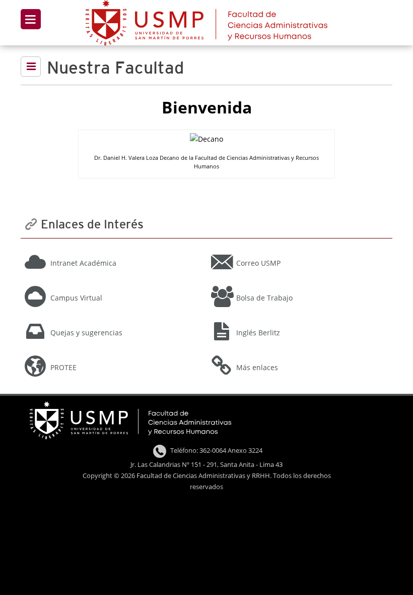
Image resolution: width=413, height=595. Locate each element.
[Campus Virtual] (112, 284)
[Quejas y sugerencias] (112, 319)
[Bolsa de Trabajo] (298, 284)
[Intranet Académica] (112, 249)
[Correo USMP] (298, 249)
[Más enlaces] (298, 353)
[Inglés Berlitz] (298, 319)
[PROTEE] (112, 353)
